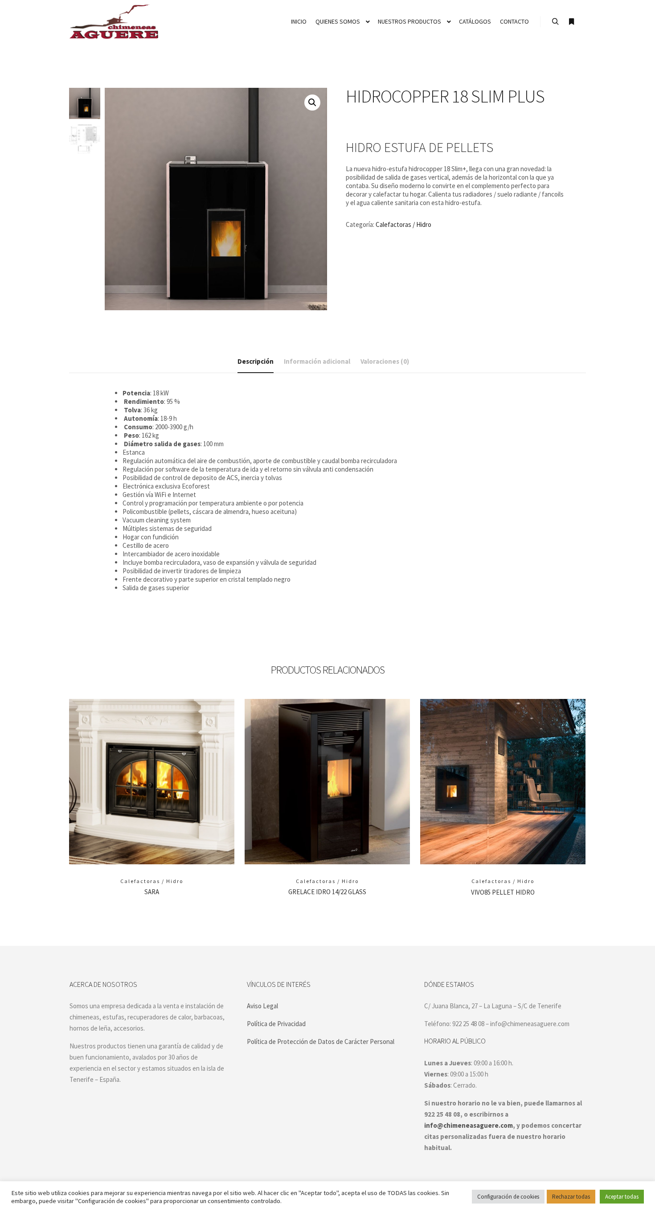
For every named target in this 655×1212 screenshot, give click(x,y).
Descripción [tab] (255, 361)
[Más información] (571, 22)
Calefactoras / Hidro (403, 224)
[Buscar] (555, 22)
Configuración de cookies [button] (508, 1196)
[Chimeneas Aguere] (113, 21)
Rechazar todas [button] (571, 1196)
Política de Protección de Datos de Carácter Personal (320, 1041)
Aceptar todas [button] (622, 1196)
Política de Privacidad (276, 1023)
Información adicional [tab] (317, 361)
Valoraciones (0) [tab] (384, 361)
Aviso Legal (262, 1006)
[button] (312, 102)
